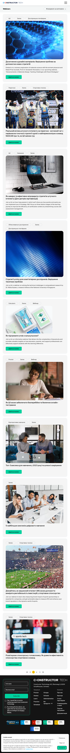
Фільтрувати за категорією (55, 9)
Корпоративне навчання (17, 422)
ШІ (9, 18)
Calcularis (12, 303)
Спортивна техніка (39, 88)
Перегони (12, 88)
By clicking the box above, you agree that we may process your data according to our (16, 709)
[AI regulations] (35, 729)
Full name (8, 684)
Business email (10, 690)
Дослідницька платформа (37, 18)
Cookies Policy (29, 749)
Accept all (62, 747)
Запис (19, 18)
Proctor (11, 359)
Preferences (62, 738)
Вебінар (35, 303)
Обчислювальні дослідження (18, 225)
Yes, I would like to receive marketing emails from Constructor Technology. (17, 702)
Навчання (20, 153)
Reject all (62, 743)
